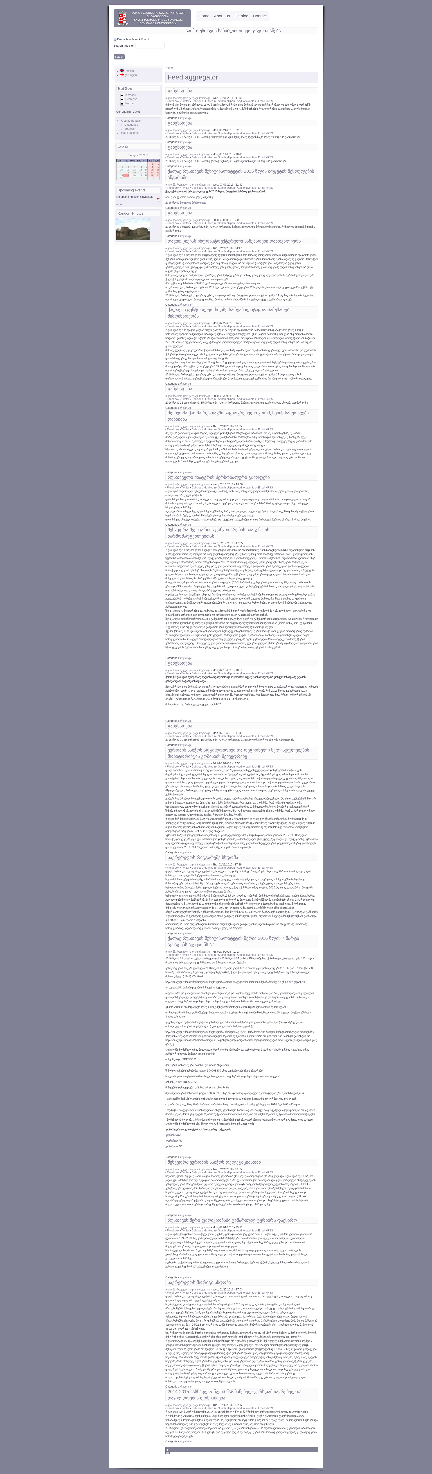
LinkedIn (210, 101)
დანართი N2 (173, 1140)
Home (204, 16)
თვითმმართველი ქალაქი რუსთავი (187, 98)
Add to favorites (246, 101)
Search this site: (124, 45)
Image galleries (129, 132)
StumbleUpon (226, 101)
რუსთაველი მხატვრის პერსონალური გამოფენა (219, 477)
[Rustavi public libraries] (152, 26)
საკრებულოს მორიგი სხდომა (199, 1282)
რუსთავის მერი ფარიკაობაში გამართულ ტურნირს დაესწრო (232, 1220)
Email (261, 101)
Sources (129, 128)
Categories (131, 124)
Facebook (173, 101)
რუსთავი (185, 118)
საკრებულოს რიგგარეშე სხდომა (203, 857)
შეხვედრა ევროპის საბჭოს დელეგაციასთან (214, 1162)
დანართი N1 (173, 1135)
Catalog (241, 16)
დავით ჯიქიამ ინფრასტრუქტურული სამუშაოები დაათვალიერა (234, 240)
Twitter (185, 101)
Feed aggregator (130, 120)
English (129, 71)
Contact (260, 16)
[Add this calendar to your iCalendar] (158, 201)
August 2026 (138, 155)
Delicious (197, 101)
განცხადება (180, 90)
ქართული (130, 75)
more (119, 204)
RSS (270, 101)
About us (222, 16)
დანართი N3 (173, 1146)
